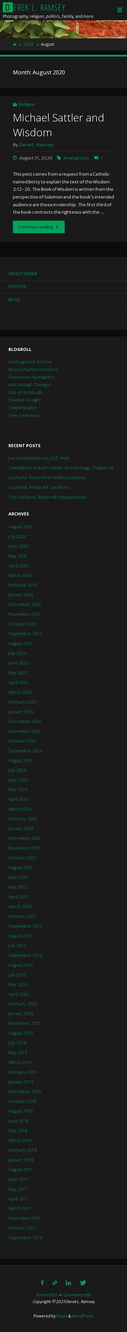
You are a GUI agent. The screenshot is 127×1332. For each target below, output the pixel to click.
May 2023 (17, 887)
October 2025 (22, 624)
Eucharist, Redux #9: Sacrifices (38, 487)
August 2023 (20, 867)
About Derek (22, 273)
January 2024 (20, 828)
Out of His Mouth (25, 392)
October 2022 (22, 916)
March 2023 (19, 906)
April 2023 (18, 897)
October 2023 (22, 858)
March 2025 (19, 692)
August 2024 (20, 760)
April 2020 (18, 994)
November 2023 (24, 848)
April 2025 (18, 682)
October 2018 (22, 1101)
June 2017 (18, 1179)
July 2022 (17, 945)
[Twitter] (82, 1282)
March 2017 (19, 1208)
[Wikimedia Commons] (55, 1282)
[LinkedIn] (68, 1282)
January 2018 (20, 1160)
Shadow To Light (24, 400)
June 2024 (18, 780)
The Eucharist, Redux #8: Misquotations (47, 497)
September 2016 (25, 1237)
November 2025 (24, 614)
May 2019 (17, 1052)
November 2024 (24, 731)
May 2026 (17, 556)
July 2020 (17, 975)
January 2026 (20, 595)
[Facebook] (42, 1282)
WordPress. (83, 1316)
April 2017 (18, 1199)
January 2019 (20, 1082)
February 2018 (22, 1150)
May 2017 (17, 1189)
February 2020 (22, 1004)
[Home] (15, 44)
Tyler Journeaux (24, 415)
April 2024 (18, 799)
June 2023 (18, 877)
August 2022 (20, 936)
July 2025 (17, 653)
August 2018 (20, 1111)
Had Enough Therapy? (29, 385)
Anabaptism (76, 157)
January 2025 (20, 712)
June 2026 (18, 546)
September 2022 (25, 926)
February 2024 (22, 819)
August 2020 (20, 965)
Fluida (61, 1316)
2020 (28, 44)
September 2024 (25, 751)
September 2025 (25, 634)
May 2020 (17, 984)
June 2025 (18, 663)
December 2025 (24, 604)
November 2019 (24, 1023)
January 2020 (20, 1013)
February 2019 (22, 1072)
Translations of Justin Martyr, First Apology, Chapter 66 (60, 468)
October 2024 (22, 741)
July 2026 (17, 536)
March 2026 (19, 575)
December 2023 (24, 838)
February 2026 (22, 585)
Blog (14, 299)
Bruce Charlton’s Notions (33, 369)
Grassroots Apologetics (31, 377)
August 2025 (20, 643)
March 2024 (19, 809)
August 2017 (20, 1170)
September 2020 (25, 955)
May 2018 (17, 1130)
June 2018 (18, 1121)
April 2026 (18, 566)
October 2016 (22, 1228)
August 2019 (20, 1033)
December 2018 (24, 1091)
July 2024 (17, 770)
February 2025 (22, 702)
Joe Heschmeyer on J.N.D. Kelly (38, 458)
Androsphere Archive (30, 362)
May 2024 (17, 789)
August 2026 (20, 527)
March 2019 (19, 1062)
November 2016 (24, 1218)
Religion (27, 104)
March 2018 (19, 1140)
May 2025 (17, 673)
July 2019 (17, 1043)
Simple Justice (22, 407)
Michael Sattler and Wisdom (58, 124)
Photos (17, 286)
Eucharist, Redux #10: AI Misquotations (46, 477)
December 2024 (24, 721)
